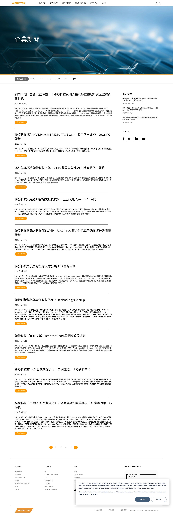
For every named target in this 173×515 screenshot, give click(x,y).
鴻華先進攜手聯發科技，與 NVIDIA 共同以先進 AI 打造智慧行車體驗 (60, 168)
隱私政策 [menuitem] (124, 510)
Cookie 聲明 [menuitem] (99, 510)
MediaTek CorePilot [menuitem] (51, 489)
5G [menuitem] (45, 472)
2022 (66, 79)
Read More (21, 122)
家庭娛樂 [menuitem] (18, 475)
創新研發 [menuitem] (48, 467)
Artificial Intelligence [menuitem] (51, 475)
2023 (58, 79)
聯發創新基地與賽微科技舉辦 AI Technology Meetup (50, 300)
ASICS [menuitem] (17, 489)
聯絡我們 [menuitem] (77, 478)
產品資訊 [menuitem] (42, 3)
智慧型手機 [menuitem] (18, 472)
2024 (49, 79)
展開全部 (20, 79)
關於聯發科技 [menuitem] (80, 3)
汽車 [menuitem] (16, 486)
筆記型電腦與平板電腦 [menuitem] (22, 483)
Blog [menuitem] (104, 3)
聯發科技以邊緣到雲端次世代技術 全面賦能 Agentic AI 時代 (55, 199)
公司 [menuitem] (75, 467)
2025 (41, 79)
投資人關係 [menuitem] (66, 3)
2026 (33, 79)
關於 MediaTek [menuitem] (78, 475)
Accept (142, 499)
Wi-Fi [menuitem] (46, 478)
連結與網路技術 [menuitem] (20, 478)
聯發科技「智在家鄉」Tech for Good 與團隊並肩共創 (50, 336)
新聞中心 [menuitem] (94, 3)
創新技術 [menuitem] (54, 3)
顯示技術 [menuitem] (47, 483)
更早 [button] (74, 79)
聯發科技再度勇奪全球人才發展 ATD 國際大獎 (45, 266)
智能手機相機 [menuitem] (49, 486)
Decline (158, 499)
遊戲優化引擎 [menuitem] (49, 480)
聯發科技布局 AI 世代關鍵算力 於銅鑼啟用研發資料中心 (53, 369)
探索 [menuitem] (75, 472)
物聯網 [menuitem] (17, 480)
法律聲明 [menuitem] (112, 510)
